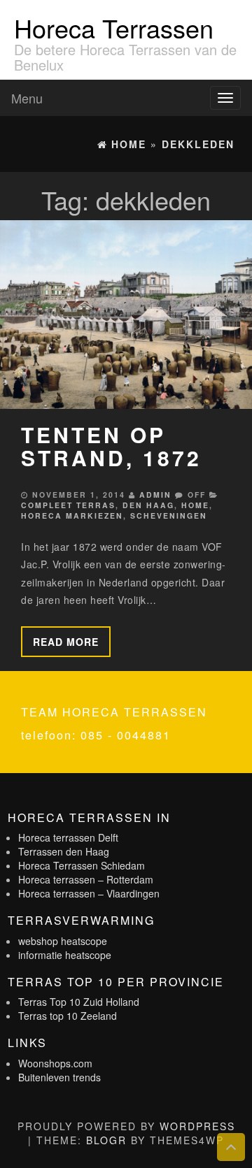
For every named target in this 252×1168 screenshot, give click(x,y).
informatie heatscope (64, 955)
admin (155, 494)
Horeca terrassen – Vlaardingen (89, 893)
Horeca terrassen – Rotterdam (85, 879)
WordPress (197, 1126)
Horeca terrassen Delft (68, 837)
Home (195, 505)
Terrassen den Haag (63, 851)
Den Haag (148, 505)
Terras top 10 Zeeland (67, 1016)
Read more (66, 642)
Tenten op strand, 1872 (111, 446)
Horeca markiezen (72, 515)
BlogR (106, 1140)
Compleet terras (68, 505)
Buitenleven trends (59, 1077)
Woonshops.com (55, 1063)
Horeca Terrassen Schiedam (81, 865)
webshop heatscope (62, 941)
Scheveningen (168, 515)
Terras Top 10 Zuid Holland (78, 1002)
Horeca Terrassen (114, 27)
